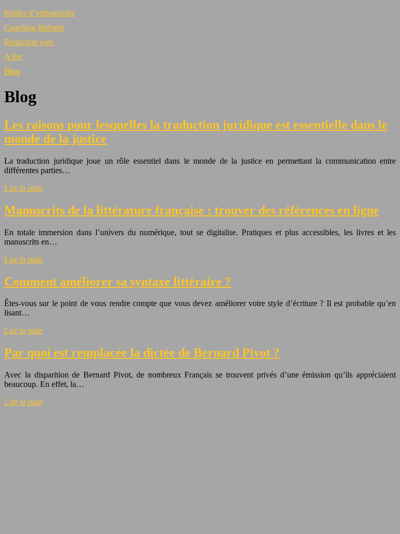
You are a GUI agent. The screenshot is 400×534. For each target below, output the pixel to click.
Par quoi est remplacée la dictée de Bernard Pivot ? (142, 352)
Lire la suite (23, 188)
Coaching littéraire (34, 27)
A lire (13, 56)
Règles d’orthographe (39, 12)
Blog (12, 71)
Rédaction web (29, 42)
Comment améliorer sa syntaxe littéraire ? (117, 281)
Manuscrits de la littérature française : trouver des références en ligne (191, 210)
